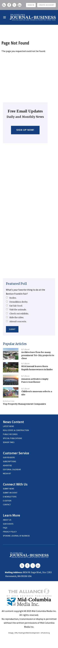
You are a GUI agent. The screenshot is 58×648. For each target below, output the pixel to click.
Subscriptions (9, 461)
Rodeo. (13, 298)
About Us (7, 520)
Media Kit (7, 473)
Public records (10, 434)
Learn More (11, 515)
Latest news (8, 426)
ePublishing (45, 633)
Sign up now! (25, 130)
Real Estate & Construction (16, 430)
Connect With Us (15, 484)
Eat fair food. (16, 305)
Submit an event (10, 492)
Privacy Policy (10, 531)
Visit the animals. (17, 309)
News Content (13, 422)
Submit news (8, 488)
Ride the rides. (16, 317)
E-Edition (7, 500)
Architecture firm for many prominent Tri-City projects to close (37, 355)
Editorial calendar (12, 469)
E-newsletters (9, 496)
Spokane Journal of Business (16, 536)
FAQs (5, 527)
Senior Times (8, 442)
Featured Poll (16, 284)
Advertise (7, 465)
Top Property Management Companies (24, 404)
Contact (7, 504)
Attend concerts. (17, 321)
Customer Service (16, 453)
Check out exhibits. (19, 313)
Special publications (12, 438)
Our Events (8, 524)
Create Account (46, 5)
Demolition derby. (18, 302)
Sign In (31, 5)
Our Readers (9, 457)
